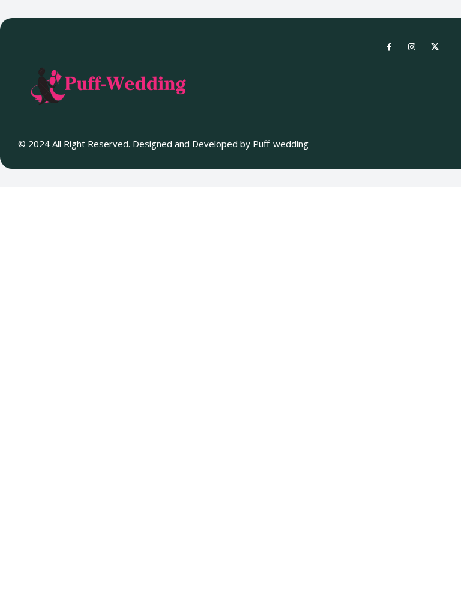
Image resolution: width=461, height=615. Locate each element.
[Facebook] (389, 47)
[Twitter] (434, 47)
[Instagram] (411, 47)
